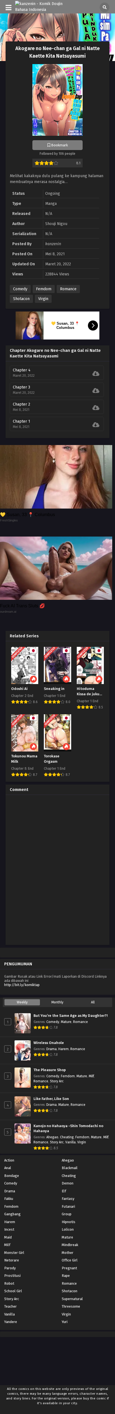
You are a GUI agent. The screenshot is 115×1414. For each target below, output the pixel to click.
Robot (9, 1283)
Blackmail (70, 1168)
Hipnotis (68, 1222)
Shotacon (21, 298)
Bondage (11, 1176)
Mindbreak (70, 1245)
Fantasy (68, 1199)
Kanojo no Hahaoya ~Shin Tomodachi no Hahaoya (68, 1129)
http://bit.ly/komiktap (22, 985)
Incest (9, 1229)
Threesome (71, 1306)
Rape (66, 1275)
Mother (67, 1253)
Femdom (43, 289)
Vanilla (70, 1142)
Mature (66, 1022)
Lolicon (68, 1229)
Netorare (11, 1260)
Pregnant (69, 1268)
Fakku (8, 1199)
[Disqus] (57, 869)
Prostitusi (12, 1275)
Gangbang (12, 1214)
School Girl (13, 1291)
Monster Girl (14, 1253)
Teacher (10, 1306)
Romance (68, 289)
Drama (51, 1049)
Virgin (43, 298)
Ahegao (52, 1137)
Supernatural (72, 1299)
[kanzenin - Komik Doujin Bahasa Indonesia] (42, 9)
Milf (91, 1076)
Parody (10, 1268)
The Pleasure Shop (49, 1070)
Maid (8, 1237)
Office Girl (70, 1260)
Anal (7, 1168)
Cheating (67, 1137)
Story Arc (57, 1081)
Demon (67, 1183)
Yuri (65, 1322)
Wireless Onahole (48, 1043)
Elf (64, 1191)
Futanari (68, 1206)
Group (66, 1214)
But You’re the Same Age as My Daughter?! (70, 1015)
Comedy (20, 289)
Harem (63, 1049)
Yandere (10, 1322)
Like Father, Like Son (51, 1099)
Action (9, 1160)
